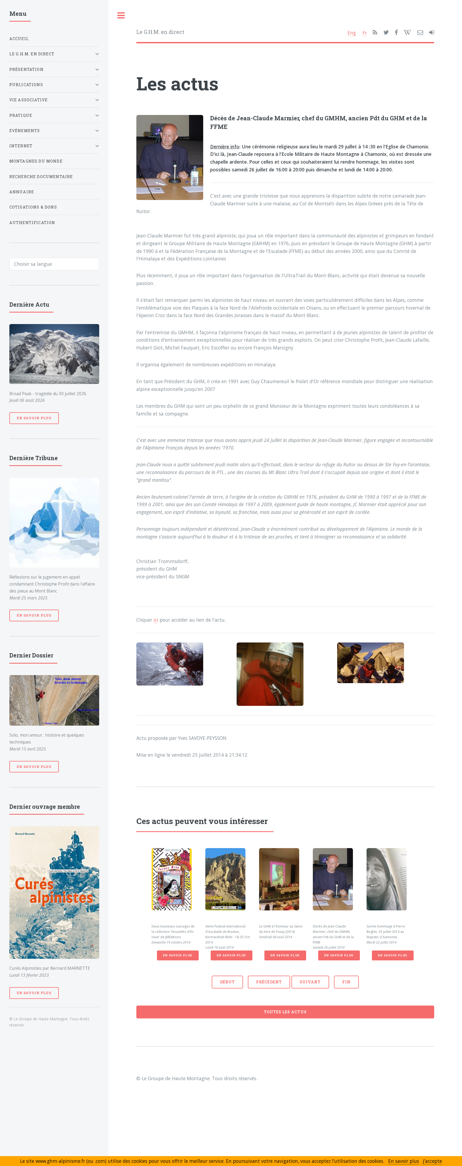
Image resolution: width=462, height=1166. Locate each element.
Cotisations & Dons (33, 207)
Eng (352, 32)
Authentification (32, 222)
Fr (365, 32)
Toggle (121, 15)
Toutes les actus (285, 1011)
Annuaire (21, 191)
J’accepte (432, 1161)
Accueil (19, 38)
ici (155, 620)
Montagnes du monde (36, 161)
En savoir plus (177, 955)
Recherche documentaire (41, 176)
